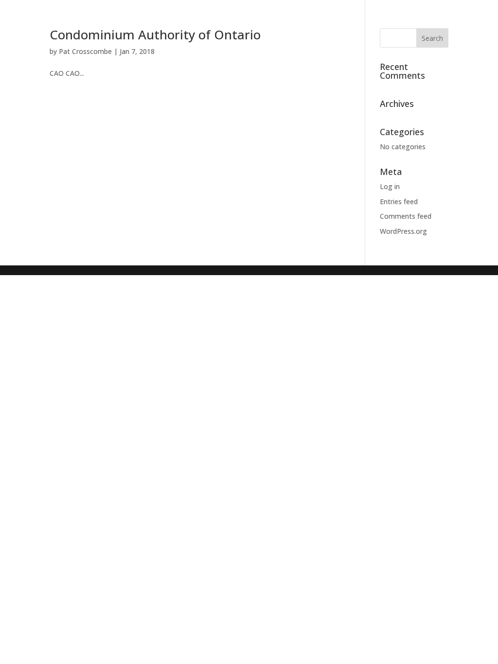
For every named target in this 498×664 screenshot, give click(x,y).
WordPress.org (403, 231)
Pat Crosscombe (85, 51)
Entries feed (399, 201)
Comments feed (405, 216)
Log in (390, 186)
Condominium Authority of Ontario (155, 34)
